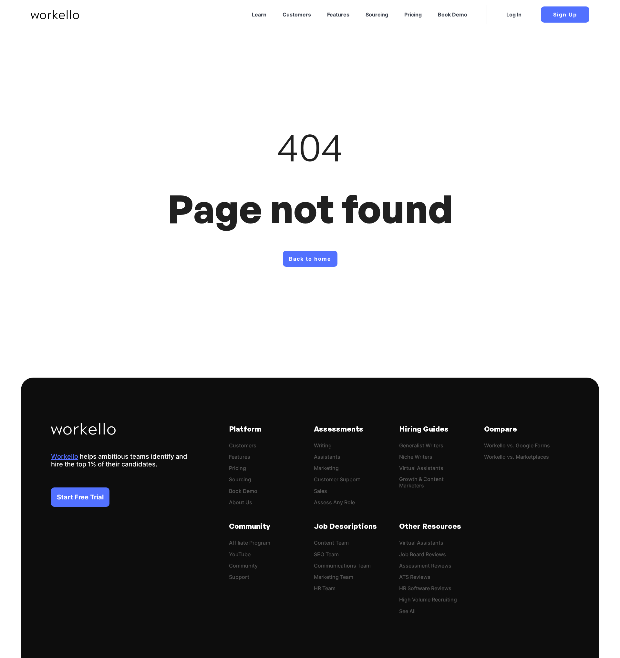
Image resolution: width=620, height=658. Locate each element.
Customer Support (337, 479)
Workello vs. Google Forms (517, 446)
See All (407, 611)
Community (249, 526)
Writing (323, 446)
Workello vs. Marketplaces (516, 457)
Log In (514, 14)
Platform (245, 428)
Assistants (327, 457)
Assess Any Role (334, 502)
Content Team (331, 543)
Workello (64, 456)
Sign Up (565, 14)
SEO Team (326, 554)
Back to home (310, 259)
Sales (320, 491)
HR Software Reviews (425, 588)
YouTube (240, 554)
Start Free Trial (80, 497)
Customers (297, 14)
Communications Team (342, 566)
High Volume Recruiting (428, 600)
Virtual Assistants (421, 468)
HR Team (325, 588)
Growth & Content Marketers (421, 482)
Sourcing (377, 14)
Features (338, 14)
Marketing (326, 468)
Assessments (338, 428)
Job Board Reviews (422, 554)
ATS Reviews (414, 577)
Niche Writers (415, 457)
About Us (240, 502)
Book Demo (452, 14)
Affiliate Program (249, 543)
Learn (259, 14)
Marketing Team (333, 577)
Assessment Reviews (425, 566)
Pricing (413, 14)
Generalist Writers (421, 446)
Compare (500, 428)
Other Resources (430, 526)
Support (239, 577)
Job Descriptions (345, 526)
